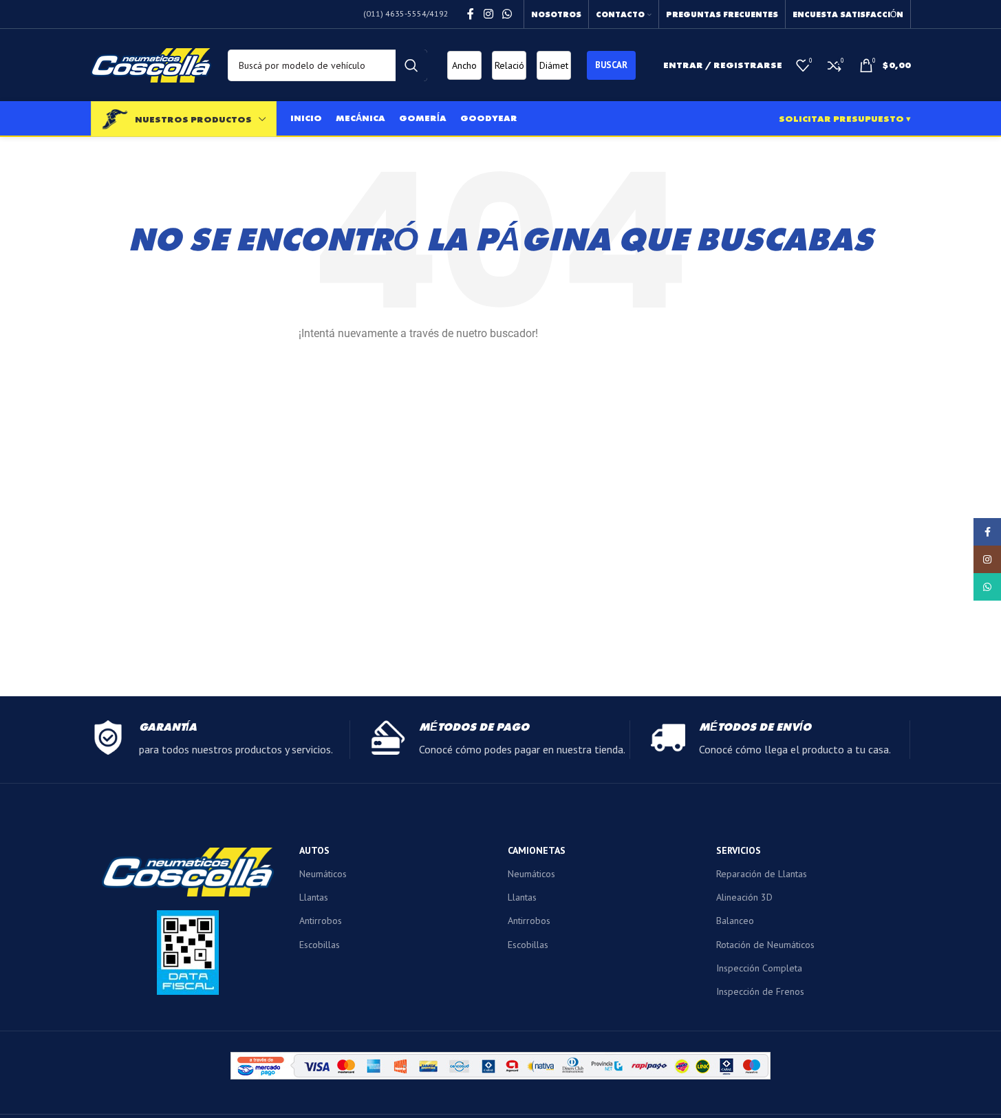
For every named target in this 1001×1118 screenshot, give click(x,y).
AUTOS (314, 850)
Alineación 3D (744, 897)
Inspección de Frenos (760, 991)
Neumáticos (323, 874)
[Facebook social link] (470, 13)
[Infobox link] (220, 739)
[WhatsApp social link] (506, 13)
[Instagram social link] (488, 13)
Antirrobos (320, 920)
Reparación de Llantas (761, 874)
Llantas (313, 897)
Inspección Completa (759, 968)
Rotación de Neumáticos (765, 944)
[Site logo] (151, 64)
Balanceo (735, 920)
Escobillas (319, 944)
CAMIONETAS (537, 850)
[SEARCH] (411, 65)
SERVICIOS (738, 850)
